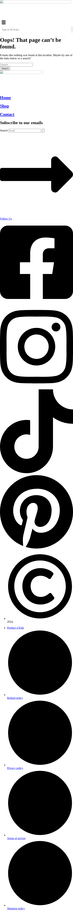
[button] (36, 23)
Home (5, 97)
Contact (7, 114)
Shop (4, 106)
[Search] (43, 131)
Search (4, 130)
